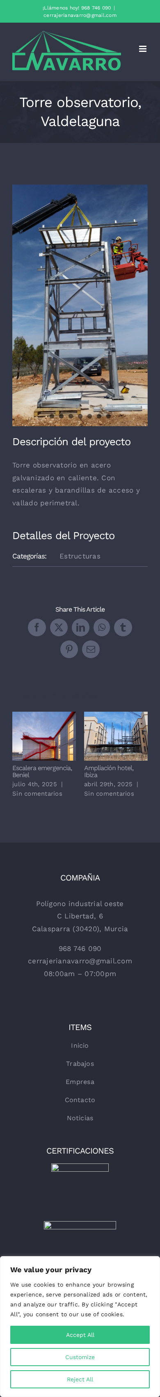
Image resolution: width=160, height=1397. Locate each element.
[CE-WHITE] (80, 1167)
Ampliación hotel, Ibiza (104, 736)
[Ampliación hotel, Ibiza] (116, 736)
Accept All (80, 1335)
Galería (56, 736)
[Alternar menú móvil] (143, 48)
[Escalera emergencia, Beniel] (44, 736)
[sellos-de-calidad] (80, 1224)
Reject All (80, 1379)
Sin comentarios (37, 793)
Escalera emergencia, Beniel (33, 736)
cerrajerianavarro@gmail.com (80, 15)
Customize (80, 1357)
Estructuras (80, 556)
